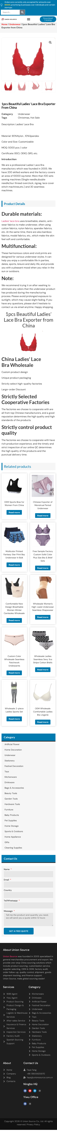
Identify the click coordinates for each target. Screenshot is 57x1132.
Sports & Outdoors (14, 831)
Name (7, 869)
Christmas (23, 117)
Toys (7, 771)
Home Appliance (13, 836)
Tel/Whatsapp (11, 901)
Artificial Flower (12, 744)
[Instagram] (39, 1090)
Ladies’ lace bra (10, 221)
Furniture (9, 809)
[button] (28, 19)
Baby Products (12, 815)
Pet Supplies (11, 820)
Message (8, 911)
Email (7, 880)
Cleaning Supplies (13, 847)
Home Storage (12, 826)
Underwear (24, 114)
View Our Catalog (20, 83)
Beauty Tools (11, 793)
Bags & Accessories (14, 787)
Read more (14, 512)
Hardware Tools (12, 804)
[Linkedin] (34, 1090)
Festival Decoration (14, 766)
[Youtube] (30, 1090)
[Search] (22, 12)
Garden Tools (11, 798)
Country (8, 890)
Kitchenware (11, 777)
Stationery (10, 760)
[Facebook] (25, 1090)
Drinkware (9, 782)
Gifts (7, 842)
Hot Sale (35, 117)
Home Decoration (13, 749)
